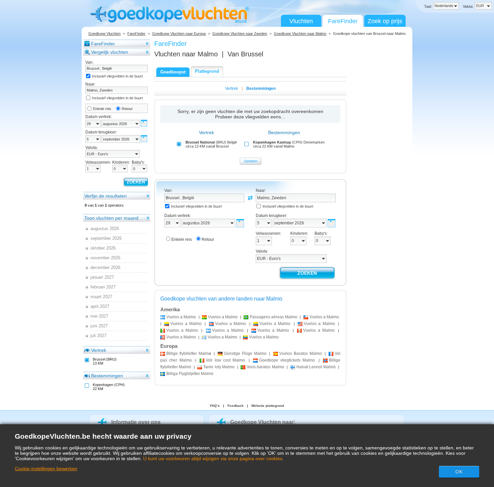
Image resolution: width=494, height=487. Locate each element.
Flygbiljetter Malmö (189, 373)
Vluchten (301, 21)
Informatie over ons (136, 422)
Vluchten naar (186, 54)
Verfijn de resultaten (105, 196)
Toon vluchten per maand (111, 218)
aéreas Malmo (273, 317)
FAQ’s (215, 406)
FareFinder (343, 21)
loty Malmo (219, 367)
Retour (127, 109)
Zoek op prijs (385, 21)
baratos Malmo (265, 367)
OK (459, 471)
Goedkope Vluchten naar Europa (179, 34)
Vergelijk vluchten (109, 52)
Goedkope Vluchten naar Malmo (300, 34)
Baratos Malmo (300, 353)
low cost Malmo (225, 360)
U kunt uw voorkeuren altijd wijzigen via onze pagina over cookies (212, 458)
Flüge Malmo (245, 353)
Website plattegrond (267, 406)
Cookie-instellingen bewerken (46, 468)
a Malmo (181, 317)
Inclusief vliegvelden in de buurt (117, 76)
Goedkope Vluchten (104, 34)
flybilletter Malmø (188, 353)
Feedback (236, 406)
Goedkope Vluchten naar (262, 422)
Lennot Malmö (316, 367)
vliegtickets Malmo (287, 360)
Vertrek (98, 350)
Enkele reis (102, 109)
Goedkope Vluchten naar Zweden (239, 34)
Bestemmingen (107, 375)
